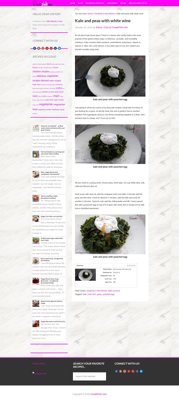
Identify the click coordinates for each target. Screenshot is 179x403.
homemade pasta (51, 84)
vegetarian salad (58, 109)
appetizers (35, 64)
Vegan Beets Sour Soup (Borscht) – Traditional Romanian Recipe (50, 281)
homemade (43, 84)
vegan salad (36, 104)
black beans (61, 64)
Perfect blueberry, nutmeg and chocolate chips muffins (52, 153)
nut (63, 88)
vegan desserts (40, 100)
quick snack (59, 92)
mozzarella (52, 88)
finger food (36, 84)
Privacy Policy (39, 364)
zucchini (35, 113)
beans (49, 64)
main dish (92, 294)
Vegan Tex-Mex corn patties (51, 216)
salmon (40, 96)
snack (44, 96)
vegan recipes (58, 100)
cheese (55, 67)
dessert (45, 80)
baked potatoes (42, 64)
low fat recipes (39, 88)
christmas (52, 72)
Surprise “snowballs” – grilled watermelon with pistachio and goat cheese (53, 128)
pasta (37, 92)
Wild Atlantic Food (54, 21)
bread (35, 67)
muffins (59, 88)
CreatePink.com (99, 394)
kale (84, 294)
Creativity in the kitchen (96, 291)
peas (99, 294)
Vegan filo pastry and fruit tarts (53, 321)
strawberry (49, 96)
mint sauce (46, 88)
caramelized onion (47, 67)
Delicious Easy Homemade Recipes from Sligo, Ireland (47, 3)
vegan (56, 95)
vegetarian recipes (44, 109)
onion (34, 92)
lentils (34, 88)
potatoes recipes (48, 92)
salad (35, 96)
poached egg (108, 294)
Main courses (114, 291)
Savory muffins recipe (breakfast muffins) (49, 197)
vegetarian (46, 104)
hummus (59, 84)
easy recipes (55, 80)
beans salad (55, 64)
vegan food (49, 100)
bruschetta (40, 67)
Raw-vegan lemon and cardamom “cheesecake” (50, 173)
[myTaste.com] (39, 374)
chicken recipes (41, 71)
